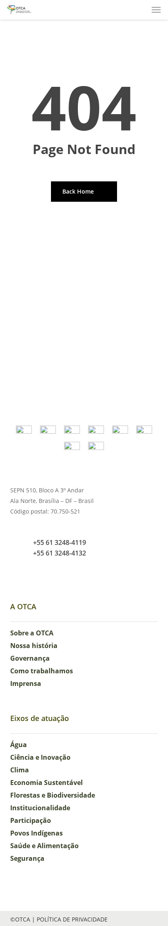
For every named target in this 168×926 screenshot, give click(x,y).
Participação (30, 820)
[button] (156, 10)
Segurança (27, 858)
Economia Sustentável (46, 782)
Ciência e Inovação (40, 757)
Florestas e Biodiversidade (52, 795)
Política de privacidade (72, 919)
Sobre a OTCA (31, 632)
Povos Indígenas (36, 833)
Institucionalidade (40, 807)
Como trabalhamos (41, 670)
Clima (19, 769)
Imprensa (25, 683)
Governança (30, 658)
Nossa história (33, 645)
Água (18, 744)
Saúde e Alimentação (44, 845)
